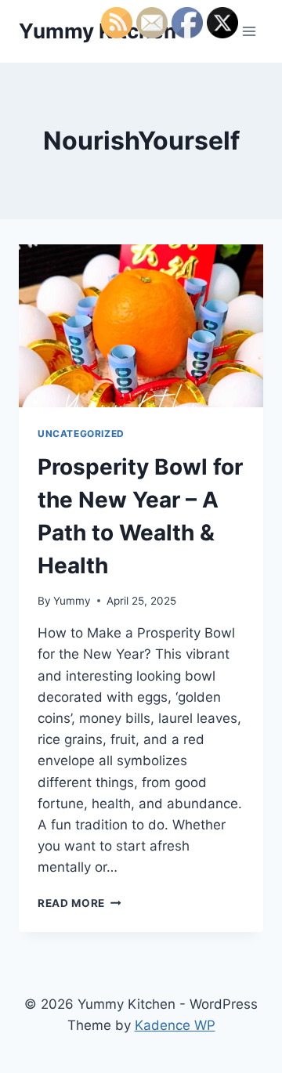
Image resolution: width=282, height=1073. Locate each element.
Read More (79, 903)
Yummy (72, 600)
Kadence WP (175, 1025)
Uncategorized (81, 433)
